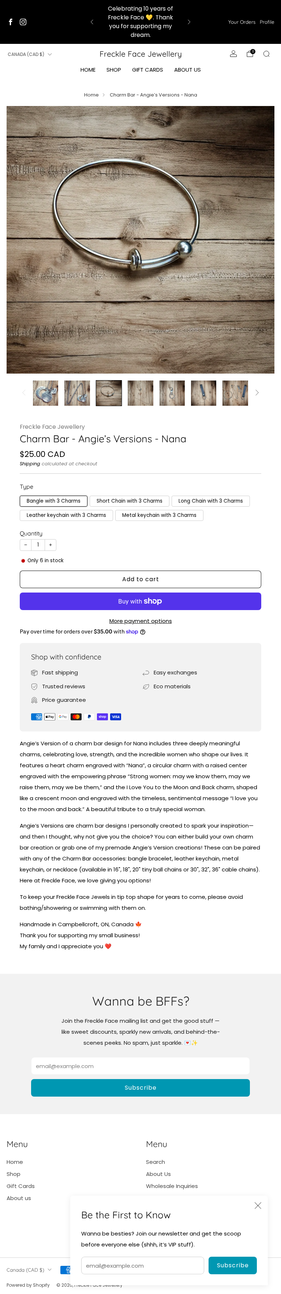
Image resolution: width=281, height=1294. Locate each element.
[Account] (233, 53)
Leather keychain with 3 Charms (66, 515)
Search (155, 1162)
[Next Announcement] (189, 22)
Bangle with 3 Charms (53, 500)
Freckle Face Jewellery (141, 53)
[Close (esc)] (258, 1205)
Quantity (31, 533)
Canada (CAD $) (26, 54)
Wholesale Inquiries (172, 1186)
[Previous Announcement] (92, 22)
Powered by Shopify (28, 1285)
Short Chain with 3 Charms (129, 500)
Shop (113, 69)
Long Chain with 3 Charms (211, 500)
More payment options (140, 621)
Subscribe (233, 1265)
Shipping (30, 464)
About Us (158, 1174)
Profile (267, 22)
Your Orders (241, 22)
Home (87, 69)
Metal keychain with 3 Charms (159, 515)
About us (187, 69)
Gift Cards (147, 69)
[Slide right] (257, 393)
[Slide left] (24, 393)
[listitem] (140, 22)
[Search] (266, 53)
